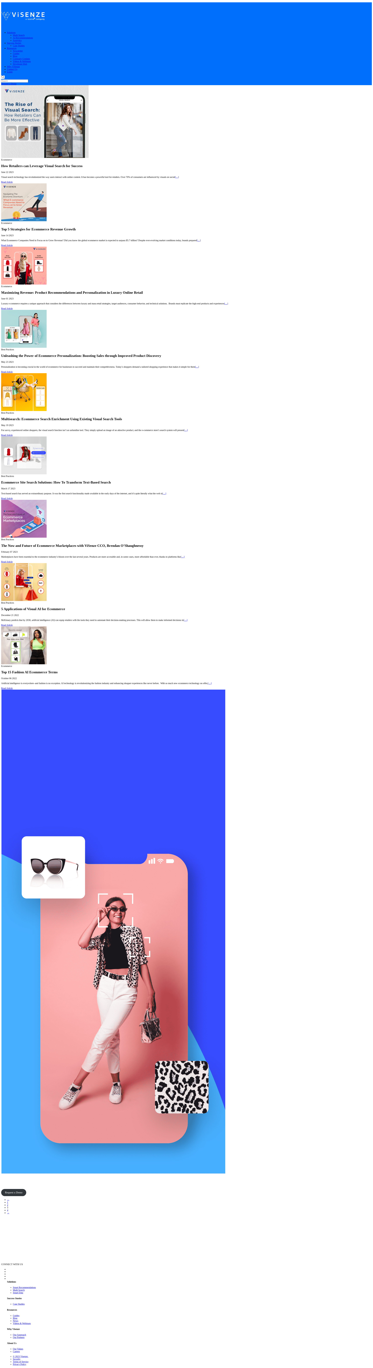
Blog (15, 56)
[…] (177, 177)
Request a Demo (8, 84)
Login (10, 72)
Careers (16, 1351)
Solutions (11, 32)
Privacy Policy (19, 1364)
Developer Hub (20, 64)
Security (16, 1359)
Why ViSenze (13, 66)
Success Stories (14, 43)
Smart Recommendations (24, 1287)
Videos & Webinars (22, 61)
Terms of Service (20, 1361)
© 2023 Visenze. (20, 1356)
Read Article (7, 182)
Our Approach (19, 1335)
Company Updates (21, 58)
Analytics (17, 40)
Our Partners (18, 1337)
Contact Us (12, 69)
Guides (16, 53)
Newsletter (18, 51)
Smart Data (18, 1292)
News (15, 1321)
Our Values (18, 1349)
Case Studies (19, 45)
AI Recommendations (23, 38)
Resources (11, 48)
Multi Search (19, 35)
